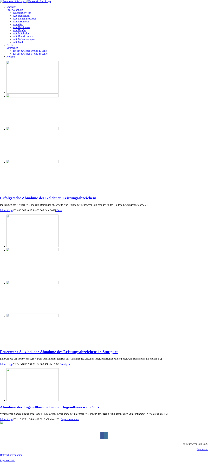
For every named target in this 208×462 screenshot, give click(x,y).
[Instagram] (106, 435)
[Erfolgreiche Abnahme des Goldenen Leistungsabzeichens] (32, 92)
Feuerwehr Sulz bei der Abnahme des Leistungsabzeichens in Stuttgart (59, 352)
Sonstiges (65, 364)
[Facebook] (102, 435)
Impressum (202, 449)
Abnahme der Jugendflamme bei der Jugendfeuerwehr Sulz (49, 407)
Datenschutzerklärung (11, 455)
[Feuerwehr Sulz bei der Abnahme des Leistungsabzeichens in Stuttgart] (32, 246)
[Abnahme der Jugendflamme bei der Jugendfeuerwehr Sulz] (32, 400)
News (59, 210)
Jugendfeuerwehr (70, 419)
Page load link (7, 460)
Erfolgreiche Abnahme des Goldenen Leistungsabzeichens (48, 198)
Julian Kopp (6, 210)
